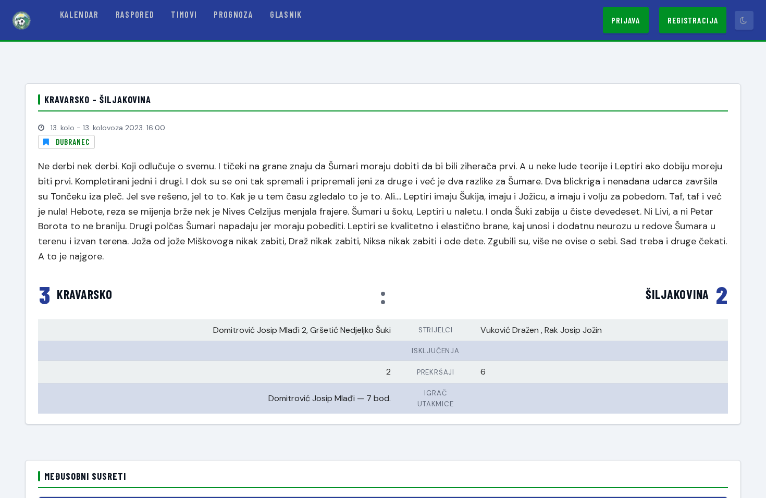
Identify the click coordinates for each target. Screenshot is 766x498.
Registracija (693, 20)
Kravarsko (84, 294)
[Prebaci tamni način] (744, 20)
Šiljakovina (677, 294)
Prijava (625, 20)
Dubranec (73, 141)
